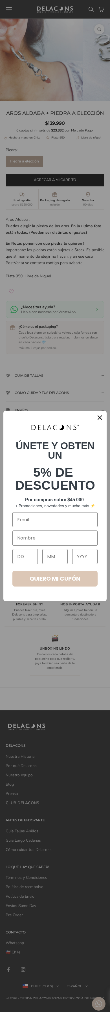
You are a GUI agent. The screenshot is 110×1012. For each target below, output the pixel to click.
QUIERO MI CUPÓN (55, 579)
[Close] (100, 417)
